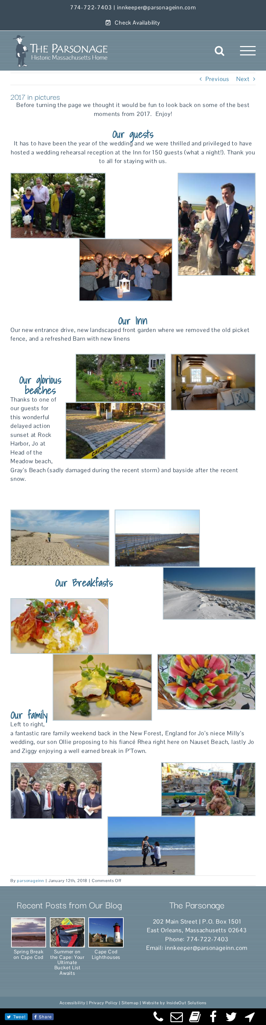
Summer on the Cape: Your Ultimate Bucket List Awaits (67, 962)
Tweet (19, 1016)
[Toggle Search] (220, 50)
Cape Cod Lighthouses (106, 954)
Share (45, 1016)
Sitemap (130, 1003)
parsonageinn (30, 880)
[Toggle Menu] (248, 50)
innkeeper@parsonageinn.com (156, 7)
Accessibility (72, 1003)
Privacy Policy (103, 1003)
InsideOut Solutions (186, 1003)
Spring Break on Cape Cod (29, 954)
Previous (217, 79)
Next (243, 79)
